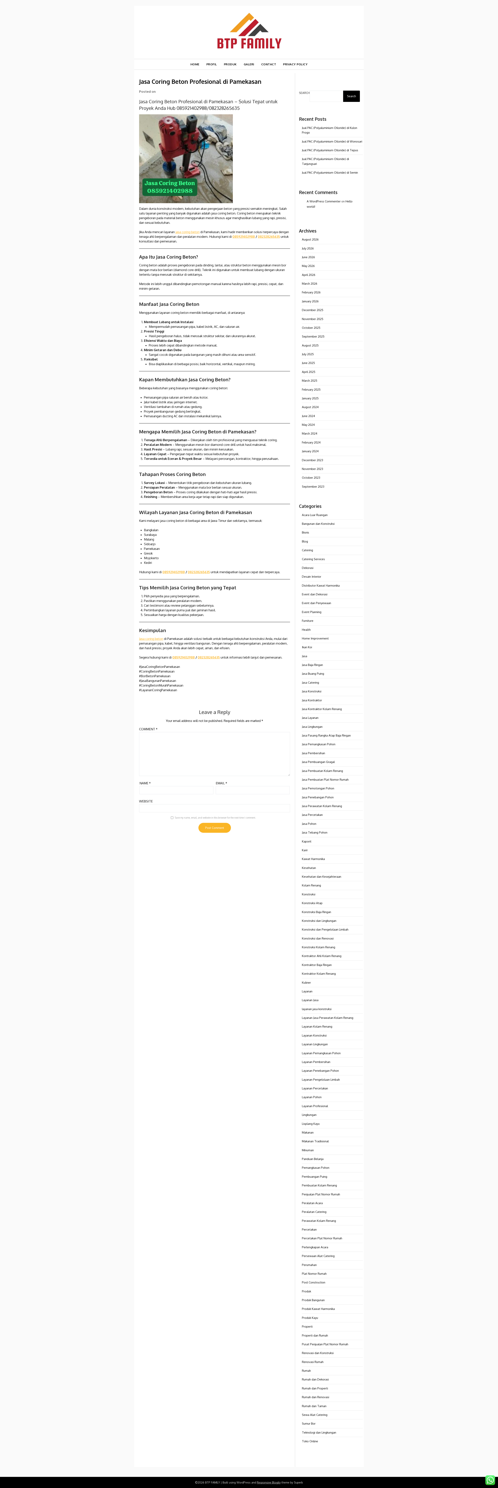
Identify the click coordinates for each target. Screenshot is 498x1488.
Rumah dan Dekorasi (315, 1379)
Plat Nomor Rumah (314, 1273)
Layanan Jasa (310, 1000)
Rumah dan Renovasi (315, 1397)
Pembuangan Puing (314, 1176)
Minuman (308, 1150)
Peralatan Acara (312, 1203)
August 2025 (310, 345)
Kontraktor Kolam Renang (319, 973)
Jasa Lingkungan (312, 727)
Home (194, 64)
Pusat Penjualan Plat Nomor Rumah (325, 1344)
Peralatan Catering (314, 1212)
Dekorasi (307, 568)
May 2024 (308, 425)
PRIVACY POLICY (295, 64)
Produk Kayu (310, 1318)
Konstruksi (308, 894)
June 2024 (308, 416)
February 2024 (311, 442)
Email (221, 783)
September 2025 (313, 336)
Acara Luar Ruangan (315, 515)
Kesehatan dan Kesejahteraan (321, 876)
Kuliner (306, 982)
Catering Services (313, 559)
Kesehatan (309, 868)
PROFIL (211, 64)
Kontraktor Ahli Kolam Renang (321, 956)
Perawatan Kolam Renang (319, 1221)
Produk (306, 1291)
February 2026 (311, 292)
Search (304, 93)
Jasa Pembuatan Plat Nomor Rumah (325, 779)
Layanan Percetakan (315, 1088)
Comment (148, 729)
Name (145, 783)
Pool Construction (313, 1282)
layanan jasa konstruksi (316, 1009)
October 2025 (311, 328)
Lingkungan (309, 1115)
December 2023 (312, 460)
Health (306, 630)
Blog (305, 541)
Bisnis (305, 532)
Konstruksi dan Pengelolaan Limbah (325, 929)
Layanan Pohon (312, 1097)
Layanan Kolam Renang (317, 1026)
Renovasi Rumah (313, 1362)
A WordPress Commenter (324, 201)
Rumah (306, 1371)
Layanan (307, 991)
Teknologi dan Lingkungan (319, 1432)
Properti (307, 1326)
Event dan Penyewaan (316, 603)
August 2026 (310, 239)
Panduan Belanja (313, 1159)
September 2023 (313, 486)
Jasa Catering (310, 682)
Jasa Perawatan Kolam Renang (322, 806)
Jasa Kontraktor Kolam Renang (322, 709)
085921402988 (243, 237)
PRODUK (230, 64)
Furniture (307, 621)
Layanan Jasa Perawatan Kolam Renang (327, 1018)
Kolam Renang (311, 885)
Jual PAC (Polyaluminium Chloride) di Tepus (330, 150)
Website (146, 801)
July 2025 (308, 354)
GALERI (249, 64)
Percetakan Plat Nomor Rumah (322, 1238)
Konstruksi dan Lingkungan (319, 921)
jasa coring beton (187, 232)
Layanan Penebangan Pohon (320, 1070)
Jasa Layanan (310, 718)
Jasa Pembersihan (313, 753)
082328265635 (269, 237)
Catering (307, 550)
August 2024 (310, 407)
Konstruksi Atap (312, 903)
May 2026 (308, 266)
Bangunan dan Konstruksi (318, 524)
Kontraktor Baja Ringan (317, 965)
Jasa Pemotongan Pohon (318, 788)
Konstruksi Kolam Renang (318, 947)
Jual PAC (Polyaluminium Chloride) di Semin (330, 172)
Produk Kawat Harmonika (318, 1309)
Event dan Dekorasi (314, 594)
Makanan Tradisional (315, 1141)
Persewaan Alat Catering (318, 1256)
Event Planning (311, 612)
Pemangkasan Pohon (315, 1168)
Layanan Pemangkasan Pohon (321, 1053)
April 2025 (308, 372)
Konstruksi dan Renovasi (318, 938)
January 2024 (310, 451)
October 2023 (311, 477)
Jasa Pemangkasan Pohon (318, 744)
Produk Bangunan (313, 1300)
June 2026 (308, 257)
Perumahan (309, 1265)
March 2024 (309, 433)
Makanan (308, 1132)
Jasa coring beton (151, 639)
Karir (305, 850)
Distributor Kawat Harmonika (321, 585)
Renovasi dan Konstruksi (318, 1353)
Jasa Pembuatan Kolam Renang (322, 771)
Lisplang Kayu (311, 1124)
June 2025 (308, 363)
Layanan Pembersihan (316, 1062)
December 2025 (312, 310)
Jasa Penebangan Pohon (318, 797)
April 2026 (308, 275)
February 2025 (311, 389)
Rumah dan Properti (315, 1388)
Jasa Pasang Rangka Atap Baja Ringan (326, 735)
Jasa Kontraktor (312, 700)
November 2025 (312, 319)
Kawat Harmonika (313, 859)
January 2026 (310, 301)
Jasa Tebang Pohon (314, 832)
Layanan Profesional (315, 1106)
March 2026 (309, 283)
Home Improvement (315, 638)
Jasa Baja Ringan (312, 665)
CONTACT (268, 64)
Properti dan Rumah (315, 1335)
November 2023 (312, 469)
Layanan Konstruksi (314, 1035)
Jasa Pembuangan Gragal (318, 762)
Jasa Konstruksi (311, 691)
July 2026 (308, 248)
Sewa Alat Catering (314, 1415)
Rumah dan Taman (314, 1406)
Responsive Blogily (269, 1482)
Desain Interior (311, 576)
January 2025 (310, 398)
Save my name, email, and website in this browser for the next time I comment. (215, 817)
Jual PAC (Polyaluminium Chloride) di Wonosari (332, 141)
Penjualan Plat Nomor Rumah (321, 1194)
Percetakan (309, 1229)
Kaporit (306, 841)
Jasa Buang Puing (313, 673)
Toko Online (310, 1441)
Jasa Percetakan (312, 815)
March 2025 (309, 380)
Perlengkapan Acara (315, 1247)
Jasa (304, 656)
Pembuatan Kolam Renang (319, 1185)
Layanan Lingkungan (315, 1044)
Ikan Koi (307, 647)
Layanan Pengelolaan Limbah (321, 1079)
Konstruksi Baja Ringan (316, 912)
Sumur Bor (309, 1423)
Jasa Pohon (309, 824)
